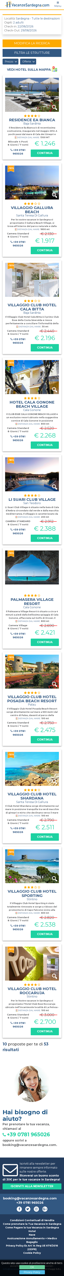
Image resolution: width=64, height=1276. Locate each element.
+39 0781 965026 (19, 151)
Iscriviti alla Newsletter (32, 1186)
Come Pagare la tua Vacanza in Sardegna (32, 1227)
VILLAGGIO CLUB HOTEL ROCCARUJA (32, 992)
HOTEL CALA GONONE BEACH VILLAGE (32, 406)
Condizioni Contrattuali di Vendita (32, 1220)
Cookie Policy (32, 1252)
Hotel (32, 1231)
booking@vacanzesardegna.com (29, 1145)
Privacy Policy (32, 1272)
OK (32, 1267)
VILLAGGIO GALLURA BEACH (32, 211)
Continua (45, 153)
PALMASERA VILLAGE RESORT (32, 603)
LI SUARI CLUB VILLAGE (32, 501)
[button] (10, 61)
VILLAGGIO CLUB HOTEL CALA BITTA (32, 308)
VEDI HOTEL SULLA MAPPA (29, 70)
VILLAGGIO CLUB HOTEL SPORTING (32, 895)
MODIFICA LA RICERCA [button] (32, 43)
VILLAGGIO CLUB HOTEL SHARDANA (32, 797)
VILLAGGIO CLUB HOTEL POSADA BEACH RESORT (32, 700)
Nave (32, 1234)
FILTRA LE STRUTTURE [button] (32, 53)
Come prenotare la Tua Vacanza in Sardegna (32, 1223)
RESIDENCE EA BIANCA (32, 121)
